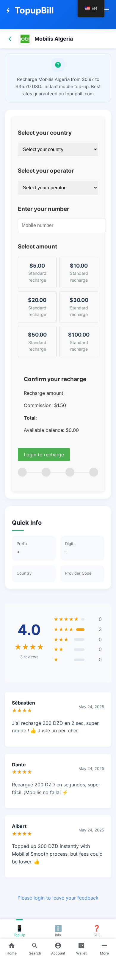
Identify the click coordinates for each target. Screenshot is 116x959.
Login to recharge (44, 455)
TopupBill (29, 10)
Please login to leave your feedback (58, 898)
